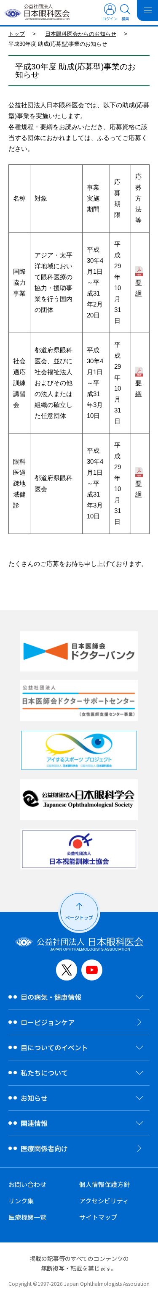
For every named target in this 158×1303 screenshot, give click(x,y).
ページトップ (79, 917)
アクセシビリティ (104, 1200)
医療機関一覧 (27, 1217)
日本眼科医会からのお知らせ (80, 34)
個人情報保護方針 (104, 1184)
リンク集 (21, 1200)
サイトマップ (98, 1217)
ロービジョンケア (48, 1022)
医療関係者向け (44, 1148)
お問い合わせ (27, 1184)
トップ (16, 34)
